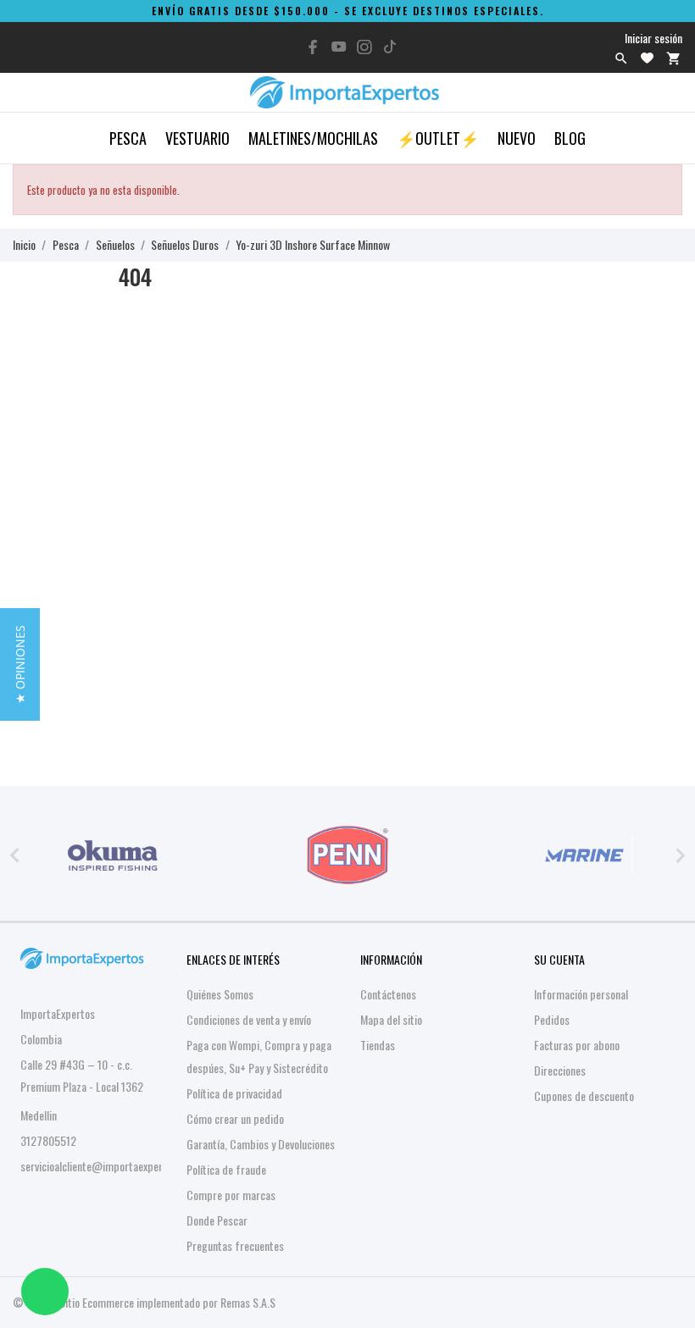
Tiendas (377, 1045)
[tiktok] (389, 46)
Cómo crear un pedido (235, 1118)
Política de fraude (226, 1169)
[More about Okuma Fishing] (113, 855)
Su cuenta (559, 959)
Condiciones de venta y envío (248, 1019)
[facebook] (313, 47)
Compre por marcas (230, 1195)
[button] (20, 664)
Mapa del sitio (391, 1019)
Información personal (581, 994)
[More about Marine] (582, 855)
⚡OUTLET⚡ (438, 138)
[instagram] (364, 47)
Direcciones (560, 1070)
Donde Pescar (216, 1220)
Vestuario (197, 138)
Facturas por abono (577, 1045)
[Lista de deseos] (647, 58)
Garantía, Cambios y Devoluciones (260, 1144)
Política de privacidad (234, 1093)
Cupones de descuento (584, 1095)
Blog (570, 138)
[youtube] (339, 47)
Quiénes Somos (219, 994)
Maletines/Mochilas (313, 138)
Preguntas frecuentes (235, 1245)
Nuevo (517, 138)
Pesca (128, 138)
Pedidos (552, 1019)
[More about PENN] (348, 855)
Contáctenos (388, 994)
